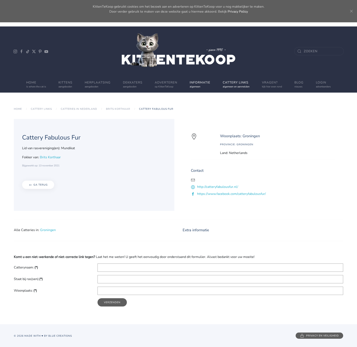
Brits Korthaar (50, 157)
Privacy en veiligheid (322, 335)
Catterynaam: (26, 267)
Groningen (48, 230)
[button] (166, 84)
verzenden (112, 302)
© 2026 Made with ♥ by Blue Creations (43, 335)
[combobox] (319, 51)
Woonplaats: (25, 290)
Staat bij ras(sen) (28, 279)
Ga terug (40, 184)
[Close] (351, 11)
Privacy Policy (238, 11)
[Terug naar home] (178, 51)
